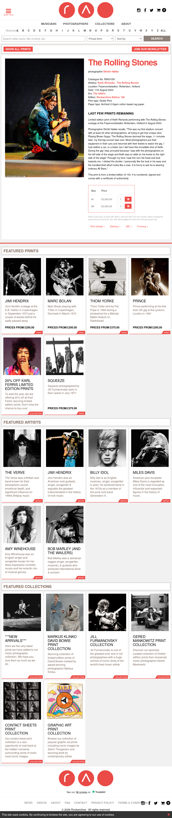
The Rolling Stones (128, 82)
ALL (163, 30)
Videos (42, 803)
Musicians (48, 24)
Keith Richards (106, 82)
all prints (18, 49)
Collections (105, 24)
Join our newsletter (150, 49)
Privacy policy (102, 803)
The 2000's (99, 93)
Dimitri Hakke (111, 71)
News (28, 803)
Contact (80, 803)
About (126, 24)
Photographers (75, 24)
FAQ (67, 803)
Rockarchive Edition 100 (111, 97)
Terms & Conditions (133, 803)
